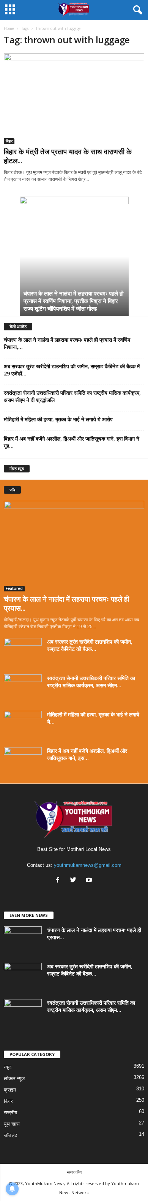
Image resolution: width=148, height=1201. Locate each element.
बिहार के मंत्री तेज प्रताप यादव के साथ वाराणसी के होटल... (68, 156)
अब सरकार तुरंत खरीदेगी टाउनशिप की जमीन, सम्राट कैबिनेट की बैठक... (89, 645)
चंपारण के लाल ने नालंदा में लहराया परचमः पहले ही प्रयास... (66, 603)
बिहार (9, 141)
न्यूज (7, 1067)
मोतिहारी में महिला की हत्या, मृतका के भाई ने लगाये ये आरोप (58, 419)
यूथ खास (12, 1124)
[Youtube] (90, 881)
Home (9, 28)
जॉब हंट (10, 1135)
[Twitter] (75, 881)
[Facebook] (59, 881)
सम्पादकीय (74, 1172)
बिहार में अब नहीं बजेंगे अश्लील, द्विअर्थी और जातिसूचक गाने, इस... (87, 754)
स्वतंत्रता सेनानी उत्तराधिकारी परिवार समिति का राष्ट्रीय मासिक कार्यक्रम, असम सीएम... (91, 681)
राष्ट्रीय (10, 1112)
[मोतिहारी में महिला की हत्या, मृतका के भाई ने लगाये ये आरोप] (23, 725)
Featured (14, 588)
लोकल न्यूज (14, 1078)
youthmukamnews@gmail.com (87, 865)
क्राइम (10, 1090)
